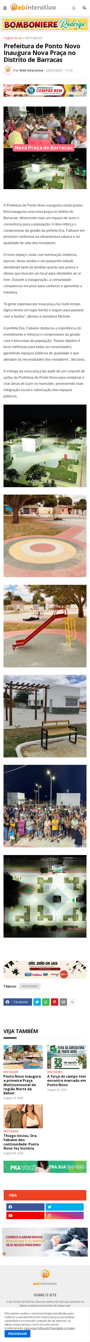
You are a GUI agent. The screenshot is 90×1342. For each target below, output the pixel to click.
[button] (5, 8)
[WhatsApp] (46, 1002)
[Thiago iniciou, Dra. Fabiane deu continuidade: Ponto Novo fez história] (23, 1116)
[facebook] (25, 1207)
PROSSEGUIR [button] (17, 1334)
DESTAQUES (34, 38)
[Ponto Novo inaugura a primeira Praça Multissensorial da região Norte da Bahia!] (23, 1057)
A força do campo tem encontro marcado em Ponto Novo (66, 1080)
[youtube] (25, 1215)
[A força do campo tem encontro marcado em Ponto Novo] (67, 1057)
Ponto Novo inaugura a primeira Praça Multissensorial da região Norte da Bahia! (22, 1084)
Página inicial (12, 38)
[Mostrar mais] (72, 1002)
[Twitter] (37, 1002)
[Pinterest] (54, 1002)
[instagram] (65, 1215)
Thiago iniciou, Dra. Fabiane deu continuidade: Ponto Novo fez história (21, 1142)
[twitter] (65, 1207)
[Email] (63, 1002)
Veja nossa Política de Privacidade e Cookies (49, 1328)
